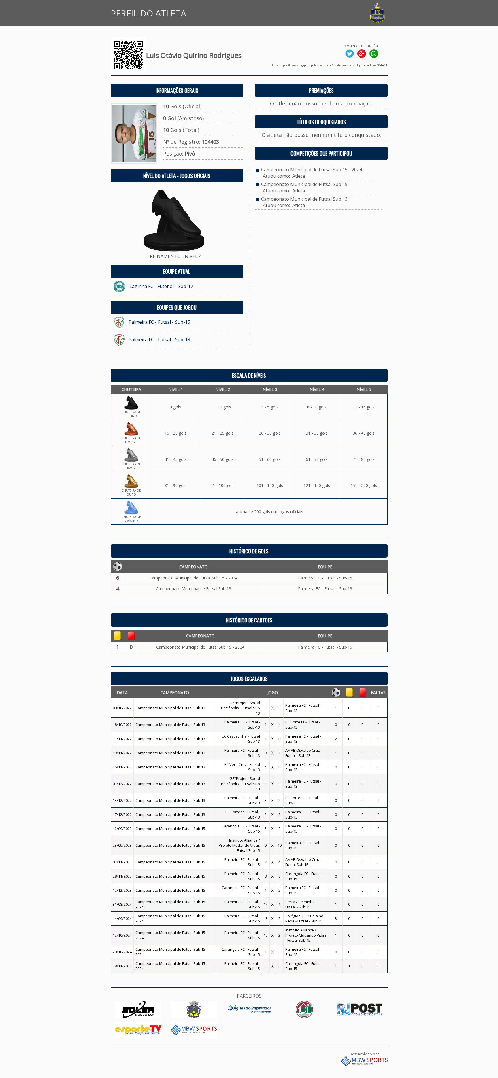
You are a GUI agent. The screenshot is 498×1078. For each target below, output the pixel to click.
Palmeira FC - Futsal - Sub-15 (159, 322)
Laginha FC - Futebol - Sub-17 (161, 286)
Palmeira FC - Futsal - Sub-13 (159, 339)
